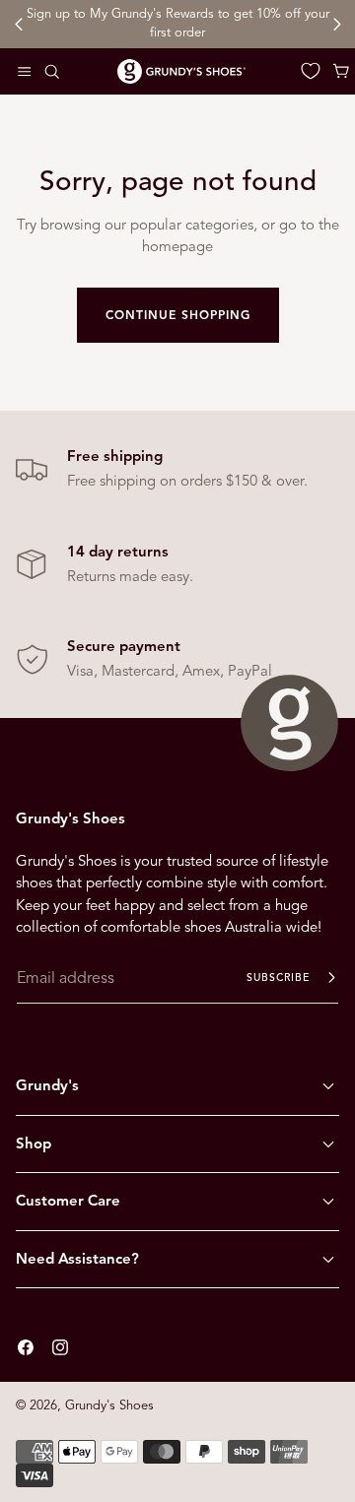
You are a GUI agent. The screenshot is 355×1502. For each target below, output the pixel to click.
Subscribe (278, 977)
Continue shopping (178, 314)
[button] (24, 71)
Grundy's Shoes (109, 1405)
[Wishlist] (311, 71)
